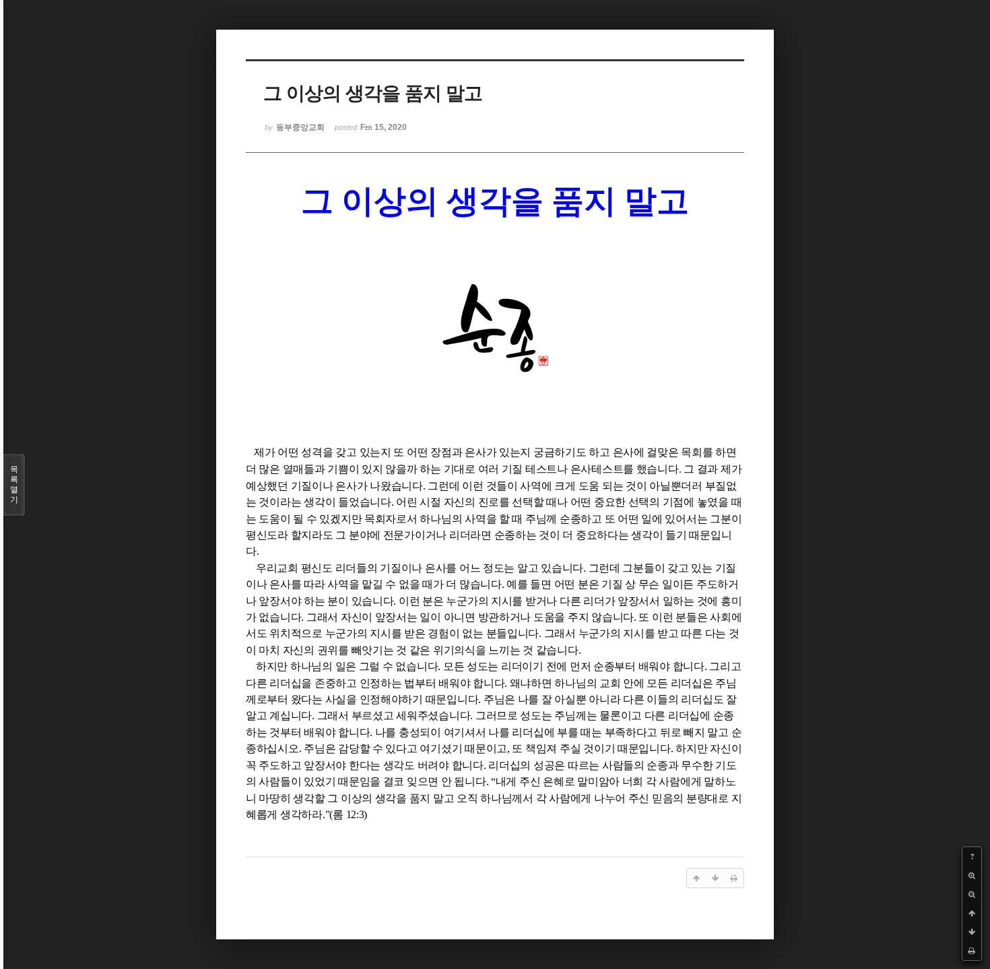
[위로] (971, 913)
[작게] (971, 894)
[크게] (971, 875)
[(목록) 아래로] (971, 932)
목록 (14, 484)
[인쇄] (971, 950)
